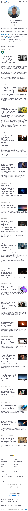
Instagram (17, 487)
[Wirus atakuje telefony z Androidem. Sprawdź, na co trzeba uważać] (22, 408)
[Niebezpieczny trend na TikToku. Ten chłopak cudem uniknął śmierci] (22, 289)
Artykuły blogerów (5, 474)
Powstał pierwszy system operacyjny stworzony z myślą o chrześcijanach (7, 341)
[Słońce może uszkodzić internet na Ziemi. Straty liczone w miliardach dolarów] (22, 324)
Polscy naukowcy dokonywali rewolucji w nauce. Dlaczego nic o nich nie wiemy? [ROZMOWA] (9, 247)
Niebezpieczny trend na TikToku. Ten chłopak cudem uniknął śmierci (8, 288)
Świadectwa (17, 474)
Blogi (2, 466)
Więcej (14, 451)
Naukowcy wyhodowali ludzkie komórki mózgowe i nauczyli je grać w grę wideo (8, 191)
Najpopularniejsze (10, 46)
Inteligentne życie (18, 461)
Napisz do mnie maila (16, 25)
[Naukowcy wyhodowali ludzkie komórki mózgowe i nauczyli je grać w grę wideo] (22, 191)
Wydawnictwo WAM (13, 499)
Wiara (6, 84)
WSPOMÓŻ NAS (15, 495)
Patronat (20, 507)
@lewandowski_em (14, 25)
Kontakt (19, 505)
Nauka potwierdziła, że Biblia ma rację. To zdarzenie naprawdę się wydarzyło (8, 440)
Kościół (8, 49)
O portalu (2, 505)
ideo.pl (25, 509)
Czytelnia (16, 464)
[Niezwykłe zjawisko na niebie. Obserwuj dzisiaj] (22, 208)
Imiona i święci (17, 479)
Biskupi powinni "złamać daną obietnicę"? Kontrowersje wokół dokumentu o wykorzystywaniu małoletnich (7, 140)
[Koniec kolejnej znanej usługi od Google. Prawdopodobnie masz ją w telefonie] (22, 392)
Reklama (7, 507)
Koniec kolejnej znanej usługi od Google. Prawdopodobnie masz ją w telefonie (8, 392)
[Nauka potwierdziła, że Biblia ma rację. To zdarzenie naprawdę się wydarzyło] (22, 440)
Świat (6, 159)
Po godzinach (8, 202)
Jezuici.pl (3, 499)
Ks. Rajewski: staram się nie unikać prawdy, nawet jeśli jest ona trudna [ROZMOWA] (9, 90)
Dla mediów (3, 507)
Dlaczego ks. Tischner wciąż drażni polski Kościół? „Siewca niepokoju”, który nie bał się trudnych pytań (8, 59)
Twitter (14, 487)
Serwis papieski (4, 469)
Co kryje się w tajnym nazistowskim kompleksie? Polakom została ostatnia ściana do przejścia (8, 358)
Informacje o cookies (14, 507)
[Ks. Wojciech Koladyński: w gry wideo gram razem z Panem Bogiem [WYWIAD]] (22, 110)
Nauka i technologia (9, 183)
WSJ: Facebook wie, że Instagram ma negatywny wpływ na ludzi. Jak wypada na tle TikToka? (8, 305)
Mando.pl (3, 501)
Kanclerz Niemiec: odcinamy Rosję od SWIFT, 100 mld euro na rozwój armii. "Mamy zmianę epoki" (8, 166)
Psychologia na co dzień (6, 476)
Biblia (15, 471)
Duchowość (16, 469)
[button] (20, 2)
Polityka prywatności (13, 505)
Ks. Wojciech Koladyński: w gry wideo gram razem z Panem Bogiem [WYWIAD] (9, 110)
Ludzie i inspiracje (18, 476)
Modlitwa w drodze (13, 501)
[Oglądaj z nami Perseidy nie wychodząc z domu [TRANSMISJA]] (22, 377)
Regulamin (7, 505)
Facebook (11, 487)
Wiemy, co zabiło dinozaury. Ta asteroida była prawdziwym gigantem (8, 423)
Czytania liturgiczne (5, 471)
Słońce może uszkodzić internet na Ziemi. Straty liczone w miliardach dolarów (8, 324)
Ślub (2, 479)
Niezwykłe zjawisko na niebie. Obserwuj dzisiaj (8, 206)
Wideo (15, 466)
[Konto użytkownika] (26, 2)
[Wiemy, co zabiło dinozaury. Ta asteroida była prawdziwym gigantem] (22, 423)
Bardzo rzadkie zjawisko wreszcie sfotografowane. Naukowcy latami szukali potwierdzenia (9, 272)
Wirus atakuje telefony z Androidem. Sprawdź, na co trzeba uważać (8, 407)
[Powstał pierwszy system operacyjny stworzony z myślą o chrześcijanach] (22, 341)
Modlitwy (3, 481)
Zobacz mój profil (11, 25)
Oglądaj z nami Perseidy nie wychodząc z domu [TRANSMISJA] (9, 376)
